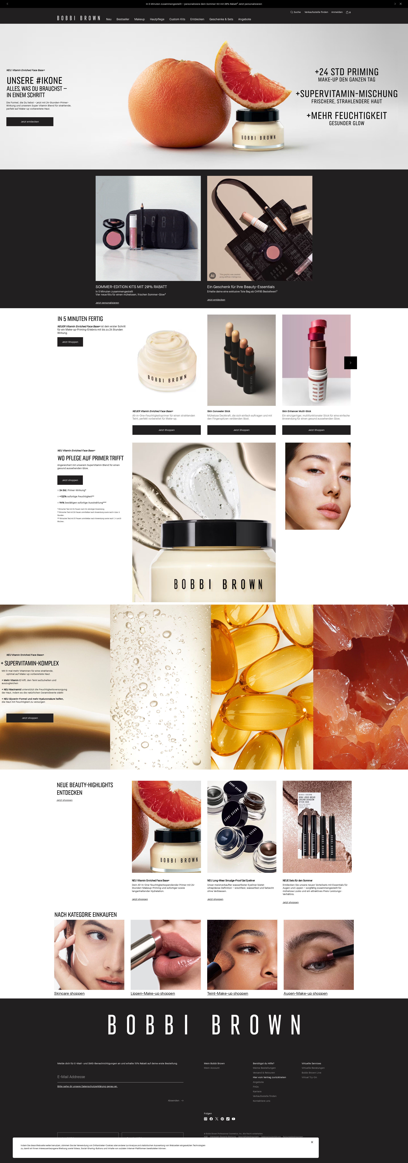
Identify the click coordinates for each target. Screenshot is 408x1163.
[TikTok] (227, 1118)
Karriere (257, 1091)
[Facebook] (211, 1118)
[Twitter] (216, 1118)
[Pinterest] (222, 1118)
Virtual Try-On (309, 1077)
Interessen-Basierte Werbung (223, 1136)
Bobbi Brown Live (311, 1072)
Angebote (258, 1081)
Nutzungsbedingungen (293, 1136)
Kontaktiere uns (261, 1100)
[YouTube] (233, 1118)
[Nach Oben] (398, 875)
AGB (206, 1136)
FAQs (256, 1086)
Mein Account (211, 1067)
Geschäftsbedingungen (248, 1136)
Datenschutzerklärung (271, 1136)
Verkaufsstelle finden (316, 12)
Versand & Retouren (264, 1072)
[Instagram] (205, 1118)
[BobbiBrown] (78, 18)
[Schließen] (312, 1142)
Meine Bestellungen (264, 1067)
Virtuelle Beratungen (313, 1067)
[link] (348, 12)
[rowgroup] (204, 238)
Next (350, 362)
